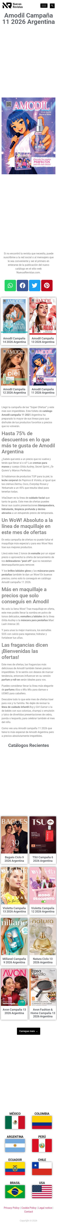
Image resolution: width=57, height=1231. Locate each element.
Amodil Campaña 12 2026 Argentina (14, 391)
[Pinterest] (47, 285)
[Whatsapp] (10, 285)
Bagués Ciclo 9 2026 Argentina (14, 859)
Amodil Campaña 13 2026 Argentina (42, 340)
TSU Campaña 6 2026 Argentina (42, 859)
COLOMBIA (42, 1113)
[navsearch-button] (52, 5)
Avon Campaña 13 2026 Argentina (14, 1011)
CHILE (42, 1160)
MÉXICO (15, 1113)
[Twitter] (34, 285)
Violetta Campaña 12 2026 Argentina (42, 909)
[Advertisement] (28, 60)
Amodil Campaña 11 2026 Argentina (42, 391)
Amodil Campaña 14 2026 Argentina (14, 340)
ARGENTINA (15, 1137)
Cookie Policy (28, 1207)
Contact (28, 1211)
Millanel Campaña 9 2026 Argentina (14, 960)
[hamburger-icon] (44, 5)
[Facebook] (22, 285)
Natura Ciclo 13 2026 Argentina (43, 960)
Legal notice (45, 1207)
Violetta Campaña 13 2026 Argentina (14, 909)
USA (42, 1183)
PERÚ (42, 1137)
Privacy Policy (11, 1207)
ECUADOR (15, 1160)
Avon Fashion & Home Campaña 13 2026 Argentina (43, 1013)
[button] (51, 102)
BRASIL (15, 1183)
